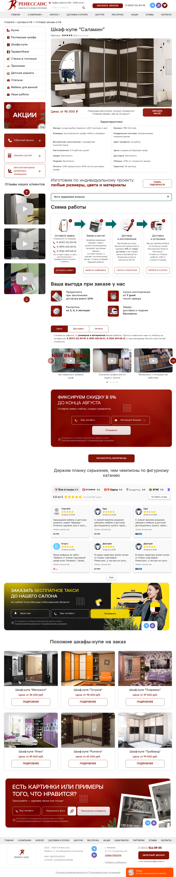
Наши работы (20, 94)
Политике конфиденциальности (74, 440)
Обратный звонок (154, 855)
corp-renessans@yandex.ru (151, 861)
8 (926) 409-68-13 (135, 9)
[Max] (158, 6)
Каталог (54, 15)
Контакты (166, 15)
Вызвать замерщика (96, 270)
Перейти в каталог (158, 270)
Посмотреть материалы (111, 458)
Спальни (17, 80)
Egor (146, 508)
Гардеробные (20, 51)
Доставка (78, 329)
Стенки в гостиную (24, 58)
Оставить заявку (65, 270)
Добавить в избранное (115, 862)
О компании (34, 15)
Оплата (99, 329)
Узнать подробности (157, 183)
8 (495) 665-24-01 (135, 2)
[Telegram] (152, 6)
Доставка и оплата (77, 15)
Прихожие (18, 66)
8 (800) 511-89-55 (135, 5)
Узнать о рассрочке (127, 270)
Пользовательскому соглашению (101, 440)
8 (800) (150, 848)
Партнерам (138, 840)
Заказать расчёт (157, 112)
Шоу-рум (99, 15)
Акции (134, 15)
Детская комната (22, 73)
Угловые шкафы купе (48, 22)
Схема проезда (113, 856)
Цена (59, 329)
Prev (27, 192)
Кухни (15, 30)
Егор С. (65, 543)
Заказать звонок (108, 6)
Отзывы (150, 15)
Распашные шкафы (23, 37)
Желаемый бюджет (131, 420)
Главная (15, 15)
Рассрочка (117, 15)
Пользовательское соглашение (104, 873)
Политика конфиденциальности (71, 873)
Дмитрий (148, 543)
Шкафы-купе (24, 22)
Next (27, 299)
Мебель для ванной (24, 87)
